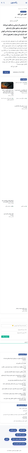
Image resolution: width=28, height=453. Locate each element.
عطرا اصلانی (24, 417)
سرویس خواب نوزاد (20, 435)
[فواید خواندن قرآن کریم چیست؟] (7, 209)
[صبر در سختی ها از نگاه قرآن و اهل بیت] (21, 101)
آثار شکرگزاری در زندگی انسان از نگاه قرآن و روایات (21, 91)
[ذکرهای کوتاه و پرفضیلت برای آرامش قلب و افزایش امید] (7, 148)
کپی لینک (6, 72)
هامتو (7, 439)
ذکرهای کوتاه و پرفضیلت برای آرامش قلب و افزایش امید (7, 201)
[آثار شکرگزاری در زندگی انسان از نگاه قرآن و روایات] (21, 85)
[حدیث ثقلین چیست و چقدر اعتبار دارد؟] (21, 256)
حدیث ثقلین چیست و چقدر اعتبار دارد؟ (21, 309)
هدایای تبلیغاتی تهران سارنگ (18, 439)
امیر (26, 413)
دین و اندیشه (20, 8)
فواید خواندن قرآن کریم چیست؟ (8, 214)
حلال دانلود (22, 430)
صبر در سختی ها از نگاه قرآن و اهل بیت (21, 106)
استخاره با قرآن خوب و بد (19, 444)
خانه (25, 8)
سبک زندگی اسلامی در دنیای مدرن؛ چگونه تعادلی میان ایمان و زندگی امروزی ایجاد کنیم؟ (7, 92)
